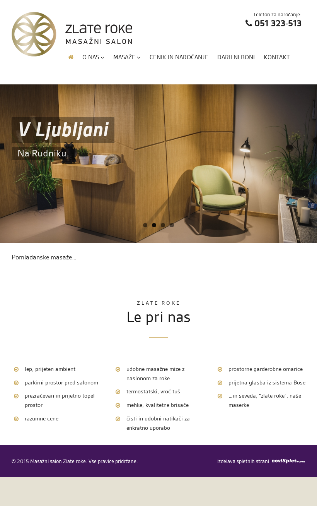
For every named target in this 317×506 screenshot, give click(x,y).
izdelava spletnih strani (243, 461)
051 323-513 (278, 23)
